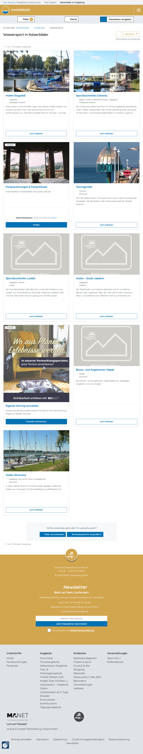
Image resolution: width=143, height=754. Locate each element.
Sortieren (130, 34)
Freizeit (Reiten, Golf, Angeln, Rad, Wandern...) (54, 678)
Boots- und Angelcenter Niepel (95, 369)
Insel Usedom (50, 2)
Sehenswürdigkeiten (85, 658)
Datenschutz (60, 739)
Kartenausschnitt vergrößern (86, 534)
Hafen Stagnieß (16, 95)
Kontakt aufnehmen (36, 421)
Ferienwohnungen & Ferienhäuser (26, 187)
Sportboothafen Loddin (20, 278)
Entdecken (39, 27)
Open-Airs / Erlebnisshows (115, 660)
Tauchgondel (84, 187)
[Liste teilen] (119, 34)
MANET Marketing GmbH (75, 575)
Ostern (44, 688)
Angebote (46, 653)
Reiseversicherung (119, 739)
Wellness (79, 688)
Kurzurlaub (46, 658)
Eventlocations (48, 703)
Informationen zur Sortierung (128, 39)
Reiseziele (79, 673)
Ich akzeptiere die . (73, 630)
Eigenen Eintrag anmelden (22, 405)
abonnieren (71, 623)
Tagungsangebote (50, 707)
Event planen (47, 699)
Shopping (79, 669)
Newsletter (72, 743)
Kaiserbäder (72, 2)
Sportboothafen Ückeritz (91, 95)
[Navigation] (138, 10)
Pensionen (12, 665)
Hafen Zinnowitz (16, 475)
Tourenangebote (49, 662)
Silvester (45, 695)
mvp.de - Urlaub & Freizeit (71, 570)
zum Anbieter (36, 133)
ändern (54, 218)
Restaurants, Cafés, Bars (88, 677)
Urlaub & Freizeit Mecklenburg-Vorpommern (32, 729)
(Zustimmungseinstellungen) (88, 739)
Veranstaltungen (117, 653)
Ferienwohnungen (17, 662)
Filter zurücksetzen (54, 534)
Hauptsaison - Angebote (54, 684)
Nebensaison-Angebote (53, 665)
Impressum (42, 739)
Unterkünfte (14, 653)
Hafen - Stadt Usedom (90, 278)
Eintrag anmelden (21, 739)
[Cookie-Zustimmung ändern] (5, 745)
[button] (21, 10)
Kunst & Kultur (82, 665)
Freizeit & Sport (82, 662)
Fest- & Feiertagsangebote (51, 671)
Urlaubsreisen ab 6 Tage (54, 692)
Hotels (10, 658)
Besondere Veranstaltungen (83, 682)
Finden (36, 225)
